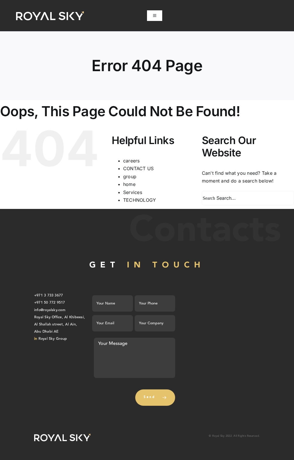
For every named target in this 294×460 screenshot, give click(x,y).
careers (131, 161)
